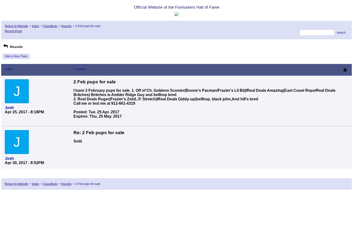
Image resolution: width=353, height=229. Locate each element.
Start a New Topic (16, 56)
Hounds (66, 26)
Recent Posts (13, 31)
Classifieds (50, 26)
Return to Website (16, 26)
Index (35, 26)
